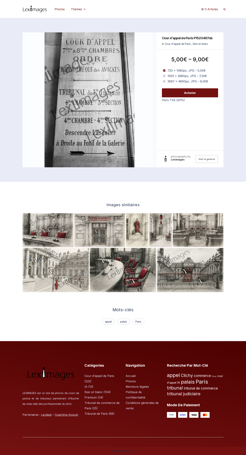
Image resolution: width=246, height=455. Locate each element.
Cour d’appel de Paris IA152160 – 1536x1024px (109, 243)
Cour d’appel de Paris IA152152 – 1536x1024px (124, 289)
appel (108, 321)
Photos (131, 381)
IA (85, 386)
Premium (90, 397)
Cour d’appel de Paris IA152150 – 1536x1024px (191, 289)
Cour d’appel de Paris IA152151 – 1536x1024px (56, 289)
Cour (214, 376)
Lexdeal (46, 414)
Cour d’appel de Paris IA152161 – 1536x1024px (56, 243)
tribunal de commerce (201, 388)
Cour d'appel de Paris (178, 43)
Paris (138, 321)
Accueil (131, 376)
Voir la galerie (206, 159)
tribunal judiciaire (183, 393)
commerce (202, 376)
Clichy (187, 375)
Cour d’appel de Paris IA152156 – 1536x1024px (207, 243)
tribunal (175, 388)
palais (123, 321)
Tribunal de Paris (96, 413)
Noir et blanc (200, 43)
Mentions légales (137, 386)
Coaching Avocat (66, 414)
